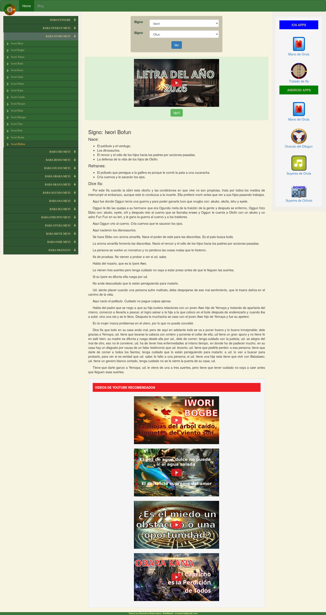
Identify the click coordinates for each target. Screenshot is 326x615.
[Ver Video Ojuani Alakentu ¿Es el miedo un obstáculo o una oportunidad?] (176, 524)
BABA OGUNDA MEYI (57, 192)
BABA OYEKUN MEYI (57, 28)
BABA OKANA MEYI (58, 184)
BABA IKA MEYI (60, 209)
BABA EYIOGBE (60, 19)
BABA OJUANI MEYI (57, 168)
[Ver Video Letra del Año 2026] (176, 82)
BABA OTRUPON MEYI (56, 217)
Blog (40, 6)
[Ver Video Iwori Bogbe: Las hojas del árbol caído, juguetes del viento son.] (176, 419)
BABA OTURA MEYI (58, 225)
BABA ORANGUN (60, 250)
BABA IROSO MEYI (58, 160)
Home (26, 6)
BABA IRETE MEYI (58, 233)
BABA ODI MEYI (60, 151)
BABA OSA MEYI (60, 201)
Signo (138, 22)
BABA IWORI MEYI (58, 36)
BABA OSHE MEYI (59, 242)
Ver (176, 45)
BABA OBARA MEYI (58, 176)
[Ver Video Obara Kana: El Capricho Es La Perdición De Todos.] (176, 576)
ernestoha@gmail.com (186, 613)
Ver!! (176, 113)
